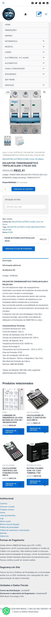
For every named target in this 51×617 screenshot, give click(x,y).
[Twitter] (36, 3)
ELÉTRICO (18, 152)
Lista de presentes (7, 515)
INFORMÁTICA (11, 41)
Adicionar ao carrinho (23, 189)
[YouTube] (44, 3)
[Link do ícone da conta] (25, 14)
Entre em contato (7, 507)
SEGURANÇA (10, 74)
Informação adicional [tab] (11, 265)
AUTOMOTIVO (11, 63)
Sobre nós (4, 536)
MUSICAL (9, 47)
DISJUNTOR (28, 152)
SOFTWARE (10, 80)
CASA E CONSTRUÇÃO (15, 69)
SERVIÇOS (9, 85)
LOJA (10, 152)
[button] (3, 3)
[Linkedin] (47, 3)
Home (2, 512)
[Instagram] (40, 3)
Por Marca (39, 159)
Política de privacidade (9, 527)
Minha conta (5, 521)
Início (4, 152)
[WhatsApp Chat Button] (6, 611)
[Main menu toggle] (46, 14)
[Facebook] (32, 3)
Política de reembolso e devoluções (15, 530)
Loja (1, 518)
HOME (7, 25)
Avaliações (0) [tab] (8, 270)
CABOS (8, 52)
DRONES (8, 36)
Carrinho (3, 503)
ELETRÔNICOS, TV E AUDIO (17, 58)
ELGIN (25, 159)
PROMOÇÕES (10, 30)
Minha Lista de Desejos (9, 524)
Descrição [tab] (7, 260)
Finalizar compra (7, 510)
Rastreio (3, 533)
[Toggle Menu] (43, 41)
